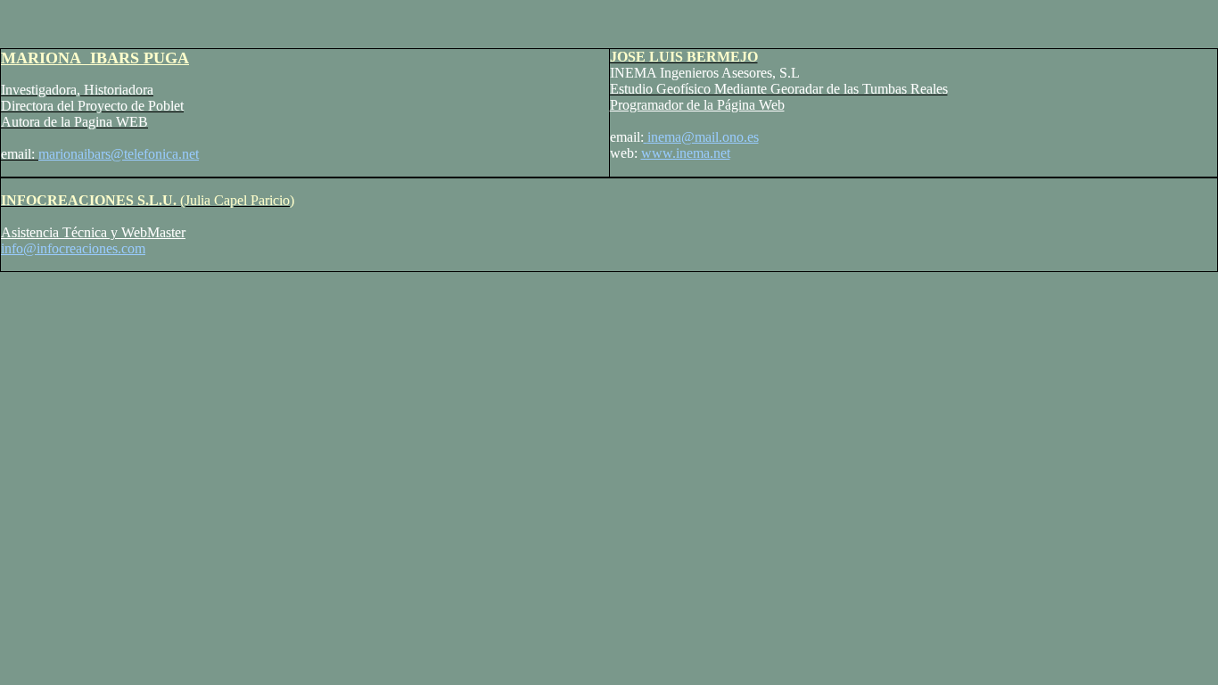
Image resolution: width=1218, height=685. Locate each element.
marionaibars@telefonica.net (118, 153)
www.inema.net (685, 153)
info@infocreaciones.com (73, 248)
